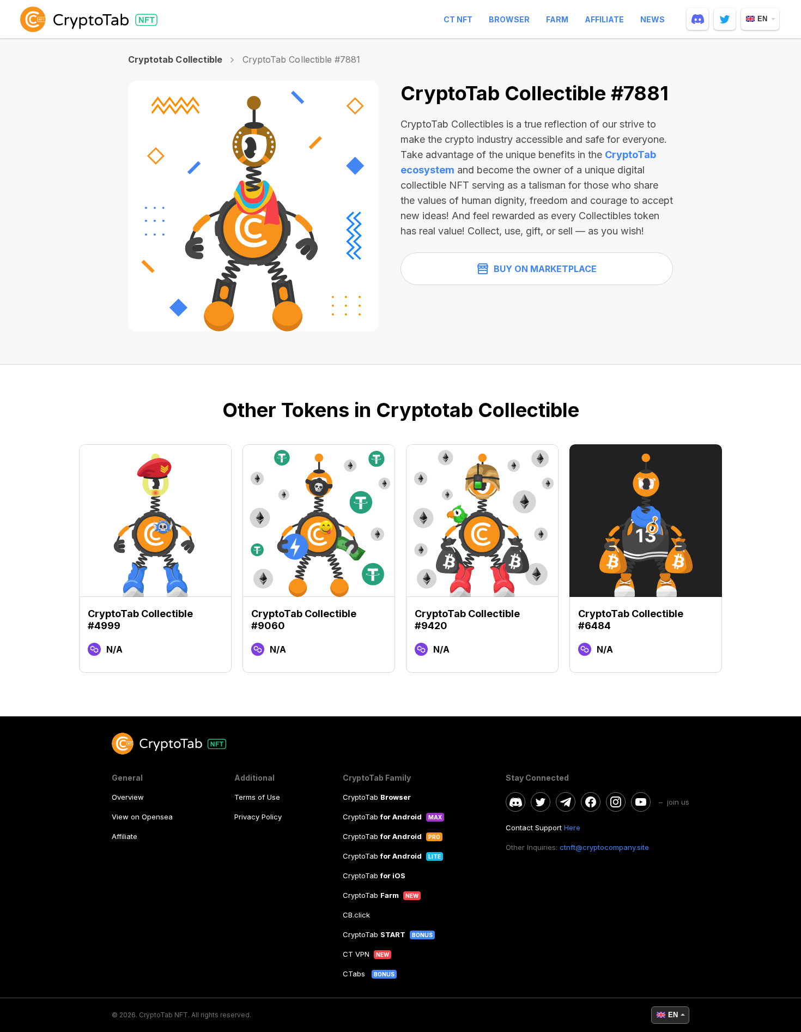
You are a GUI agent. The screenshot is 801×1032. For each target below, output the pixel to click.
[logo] (91, 19)
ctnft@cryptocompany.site (604, 847)
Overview (128, 797)
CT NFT (458, 19)
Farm (557, 19)
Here (572, 827)
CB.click (356, 914)
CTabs (355, 973)
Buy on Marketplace (545, 268)
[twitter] (725, 19)
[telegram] (565, 802)
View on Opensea (142, 816)
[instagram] (616, 802)
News (652, 19)
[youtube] (641, 802)
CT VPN (356, 954)
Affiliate (604, 19)
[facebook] (590, 802)
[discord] (697, 19)
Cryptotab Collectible (175, 59)
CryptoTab (377, 797)
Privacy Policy (258, 816)
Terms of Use (257, 797)
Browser (509, 19)
